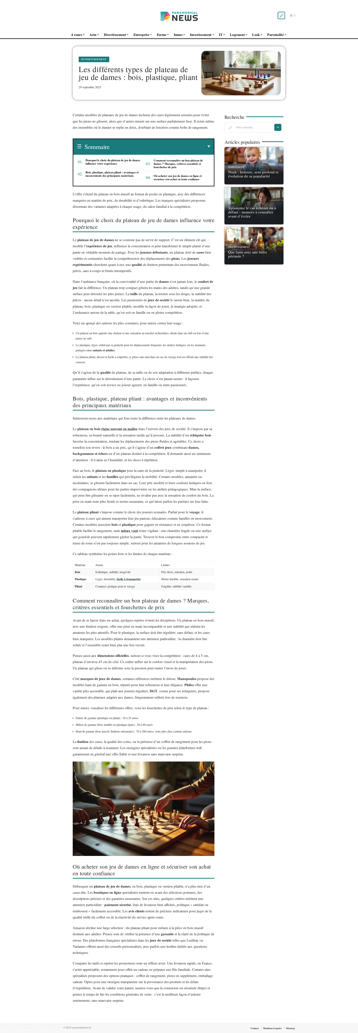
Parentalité (236, 167)
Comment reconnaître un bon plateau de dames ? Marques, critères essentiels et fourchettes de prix (178, 163)
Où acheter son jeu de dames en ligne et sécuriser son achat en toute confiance (178, 177)
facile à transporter (129, 579)
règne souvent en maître (119, 428)
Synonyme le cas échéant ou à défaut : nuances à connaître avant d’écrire (252, 212)
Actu (231, 203)
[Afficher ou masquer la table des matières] (159, 146)
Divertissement (94, 59)
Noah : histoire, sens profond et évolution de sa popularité (253, 174)
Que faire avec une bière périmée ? (247, 254)
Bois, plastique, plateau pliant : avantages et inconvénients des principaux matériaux (112, 174)
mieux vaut (129, 530)
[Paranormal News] (179, 15)
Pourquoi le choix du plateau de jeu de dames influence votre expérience (113, 162)
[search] (281, 15)
